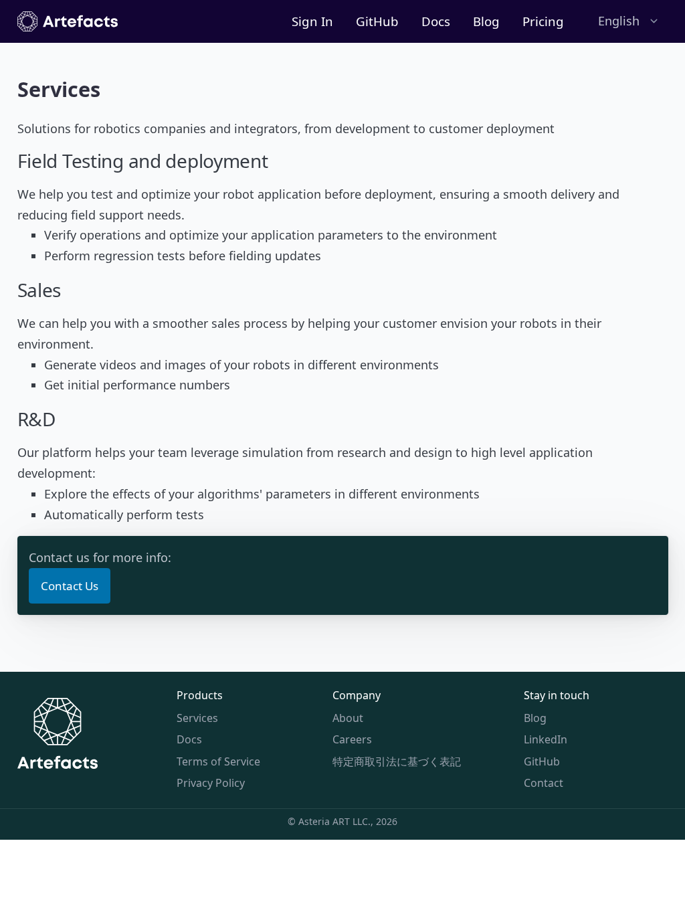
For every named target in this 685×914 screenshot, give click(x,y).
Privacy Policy (211, 782)
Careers (352, 739)
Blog (486, 21)
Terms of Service (218, 761)
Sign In (312, 21)
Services (197, 718)
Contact (543, 782)
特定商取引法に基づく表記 (396, 761)
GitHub (377, 21)
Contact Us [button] (69, 585)
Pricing (543, 21)
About (347, 718)
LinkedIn (545, 739)
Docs (435, 21)
